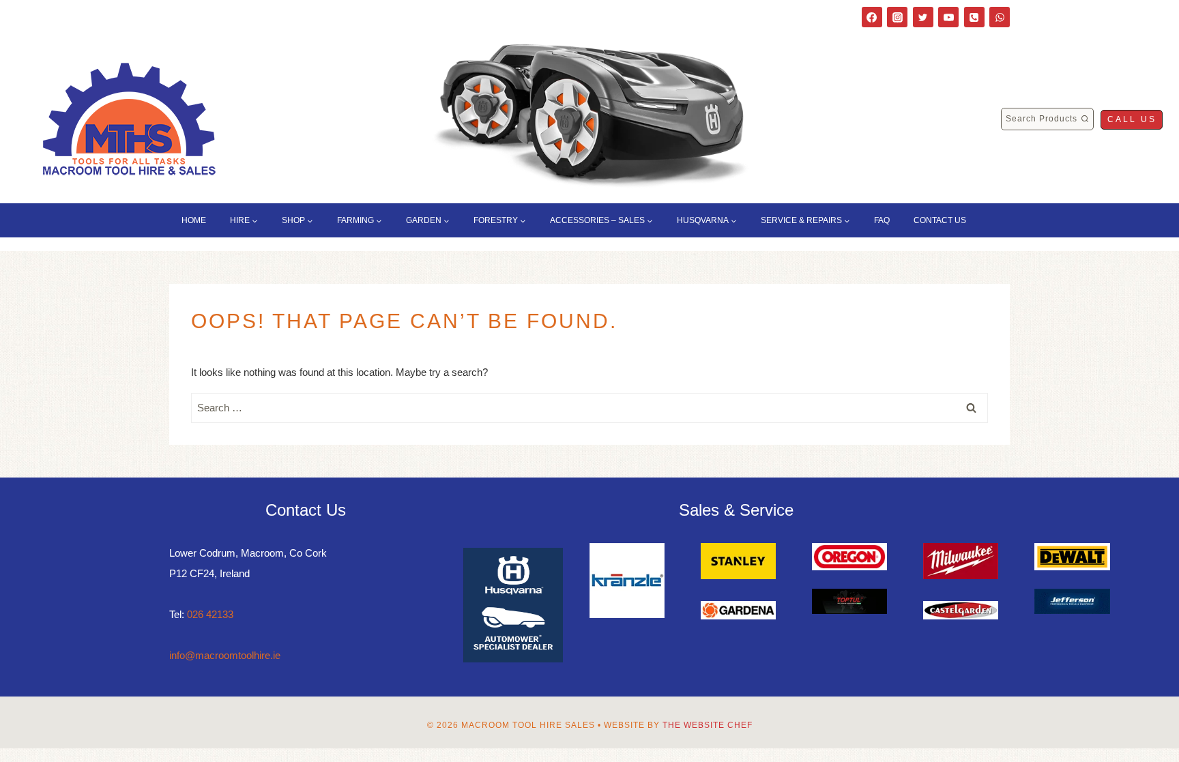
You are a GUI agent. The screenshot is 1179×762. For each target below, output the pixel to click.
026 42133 (210, 614)
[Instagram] (897, 17)
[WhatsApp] (999, 17)
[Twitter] (923, 17)
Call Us (1131, 119)
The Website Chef (708, 725)
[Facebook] (872, 17)
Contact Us (940, 220)
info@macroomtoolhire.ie (224, 655)
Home (193, 220)
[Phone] (974, 17)
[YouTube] (948, 17)
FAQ (882, 220)
